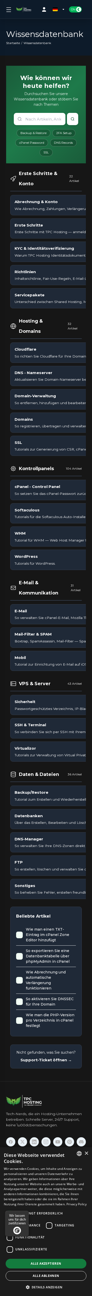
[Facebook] (10, 1141)
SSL (46, 152)
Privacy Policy (76, 1204)
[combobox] (79, 1153)
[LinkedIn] (34, 1141)
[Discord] (81, 1141)
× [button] (86, 1153)
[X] (22, 1141)
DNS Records (63, 142)
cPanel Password (31, 142)
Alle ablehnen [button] (46, 1276)
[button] (46, 1287)
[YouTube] (57, 1141)
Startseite (13, 43)
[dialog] (46, 1221)
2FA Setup (64, 133)
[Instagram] (46, 1141)
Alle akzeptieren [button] (46, 1263)
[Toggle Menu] (8, 9)
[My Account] (45, 9)
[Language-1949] (59, 9)
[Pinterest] (69, 1141)
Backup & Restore (33, 133)
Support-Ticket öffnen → (46, 1059)
